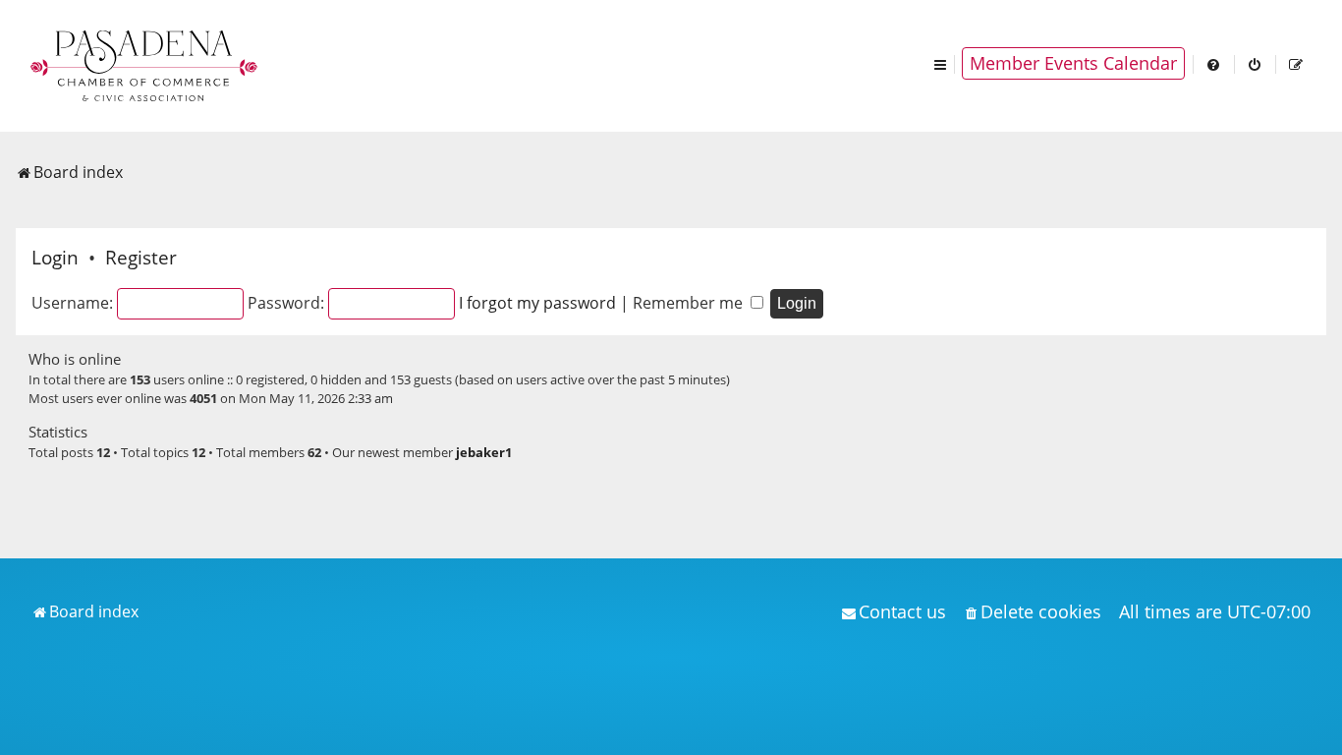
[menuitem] (1214, 63)
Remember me (690, 303)
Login (55, 257)
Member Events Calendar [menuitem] (1073, 63)
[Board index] (145, 64)
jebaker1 (484, 452)
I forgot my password (537, 303)
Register (141, 257)
